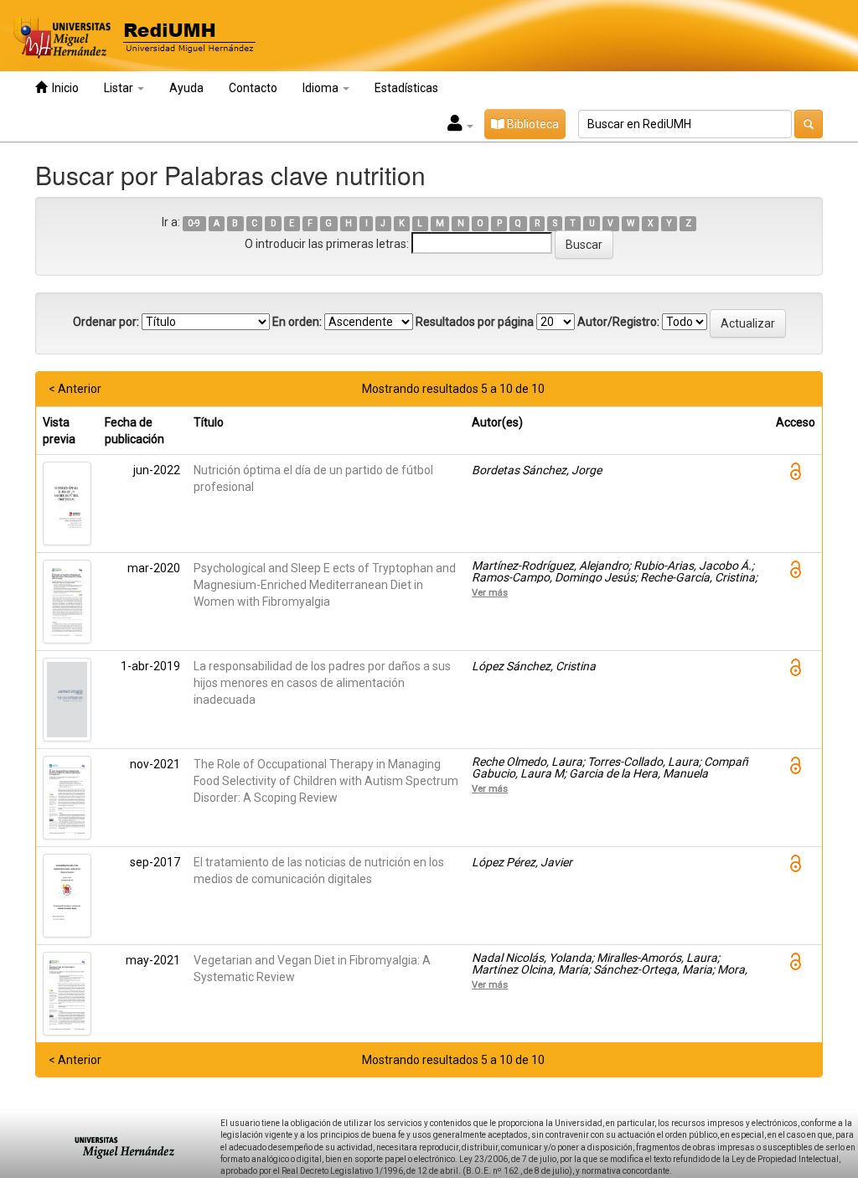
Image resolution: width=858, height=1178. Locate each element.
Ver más (490, 592)
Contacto (253, 88)
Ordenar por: (106, 321)
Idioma (321, 88)
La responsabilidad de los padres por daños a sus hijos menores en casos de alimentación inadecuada (322, 682)
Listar (120, 88)
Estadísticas (406, 88)
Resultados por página (475, 321)
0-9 (194, 223)
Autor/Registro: (618, 321)
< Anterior (75, 388)
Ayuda (186, 88)
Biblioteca (531, 124)
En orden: (297, 321)
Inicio (63, 88)
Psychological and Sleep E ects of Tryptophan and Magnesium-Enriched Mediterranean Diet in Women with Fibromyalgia (325, 584)
